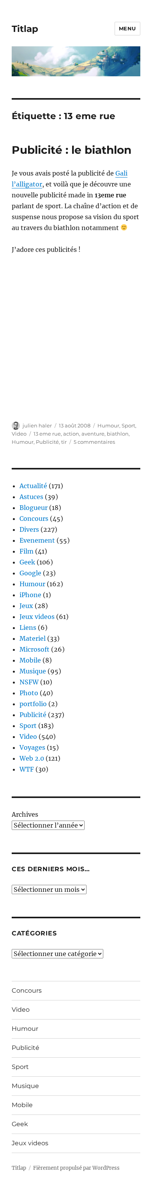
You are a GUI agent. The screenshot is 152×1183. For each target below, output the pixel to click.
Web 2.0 (31, 758)
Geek (27, 562)
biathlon (118, 434)
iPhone (30, 595)
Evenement (37, 540)
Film (26, 551)
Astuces (31, 497)
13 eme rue (47, 434)
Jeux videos (37, 617)
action (71, 434)
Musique (32, 671)
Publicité (47, 442)
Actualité (33, 486)
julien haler (37, 425)
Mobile (30, 660)
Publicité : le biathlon (71, 149)
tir (64, 442)
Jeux (26, 606)
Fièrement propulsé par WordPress (76, 1168)
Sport (128, 425)
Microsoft (34, 649)
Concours (33, 518)
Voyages (32, 747)
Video (19, 434)
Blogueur (33, 508)
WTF (26, 769)
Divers (29, 529)
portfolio (33, 704)
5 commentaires (94, 442)
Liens (27, 627)
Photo (28, 693)
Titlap (25, 28)
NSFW (29, 682)
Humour (108, 425)
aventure (92, 434)
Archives (25, 814)
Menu (127, 28)
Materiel (32, 638)
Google (30, 573)
